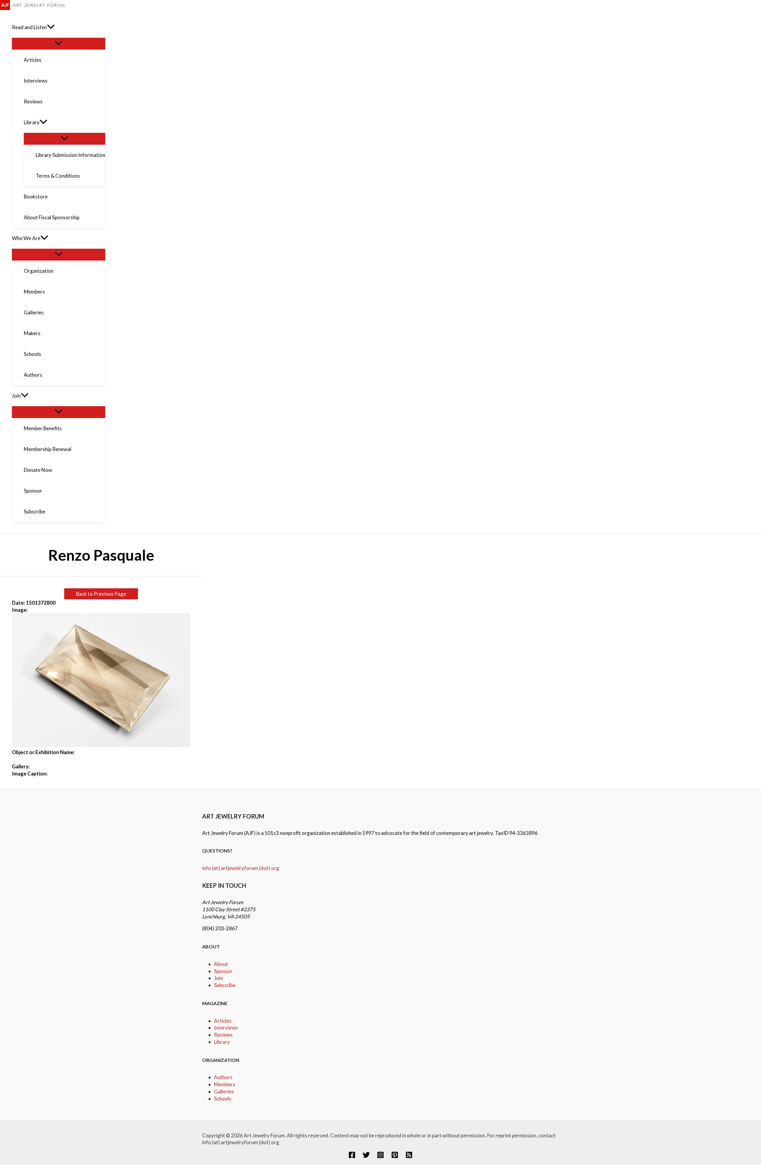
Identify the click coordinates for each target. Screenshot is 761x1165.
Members (224, 1084)
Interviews (226, 1027)
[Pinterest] (394, 1156)
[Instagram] (380, 1156)
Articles (223, 1021)
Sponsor (223, 971)
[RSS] (409, 1156)
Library (222, 1042)
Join (218, 978)
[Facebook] (352, 1156)
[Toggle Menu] (58, 43)
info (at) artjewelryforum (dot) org (240, 868)
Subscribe (224, 985)
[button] (51, 27)
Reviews (223, 1035)
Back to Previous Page (101, 594)
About (221, 964)
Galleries (224, 1091)
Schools (222, 1098)
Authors (223, 1077)
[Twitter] (366, 1156)
